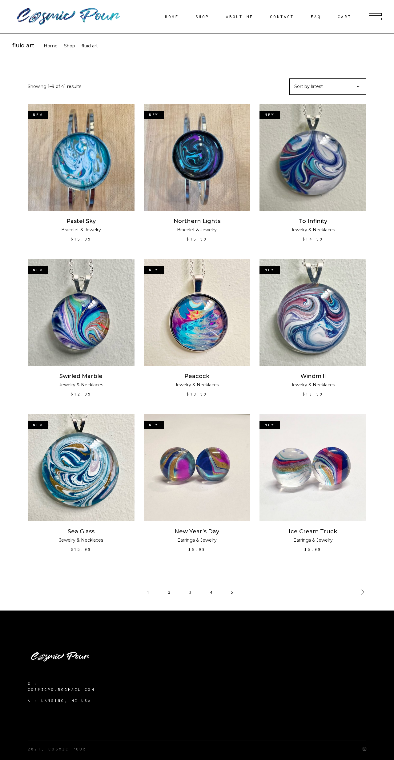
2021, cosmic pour (57, 749)
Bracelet (70, 230)
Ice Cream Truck (313, 531)
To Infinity (313, 221)
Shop (69, 46)
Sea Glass (81, 531)
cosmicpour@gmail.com (61, 689)
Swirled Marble (81, 376)
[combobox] (327, 86)
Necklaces (324, 230)
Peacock (196, 376)
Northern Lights (197, 221)
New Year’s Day (197, 531)
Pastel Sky (81, 221)
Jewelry (93, 230)
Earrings (186, 540)
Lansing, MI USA (66, 700)
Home (51, 46)
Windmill (313, 376)
